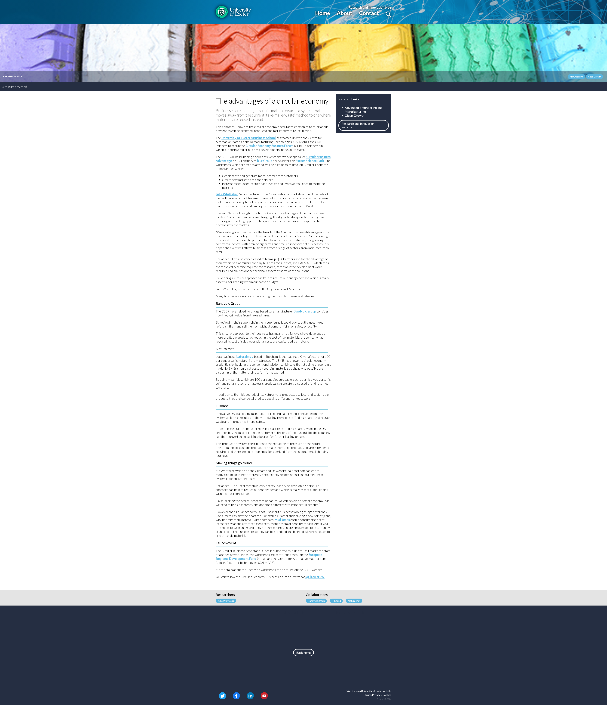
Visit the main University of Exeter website (368, 691)
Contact (369, 12)
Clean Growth (355, 115)
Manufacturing (576, 76)
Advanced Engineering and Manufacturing (364, 109)
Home (322, 12)
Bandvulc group (305, 311)
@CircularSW (315, 577)
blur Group (264, 161)
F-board (336, 600)
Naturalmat (244, 356)
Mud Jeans (282, 520)
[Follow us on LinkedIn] (250, 695)
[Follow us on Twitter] (222, 695)
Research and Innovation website (357, 125)
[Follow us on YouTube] (264, 695)
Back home (303, 652)
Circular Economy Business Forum (269, 146)
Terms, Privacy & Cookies (378, 694)
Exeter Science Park (310, 161)
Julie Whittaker (227, 194)
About (344, 12)
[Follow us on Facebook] (236, 695)
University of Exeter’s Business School (248, 138)
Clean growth (594, 76)
